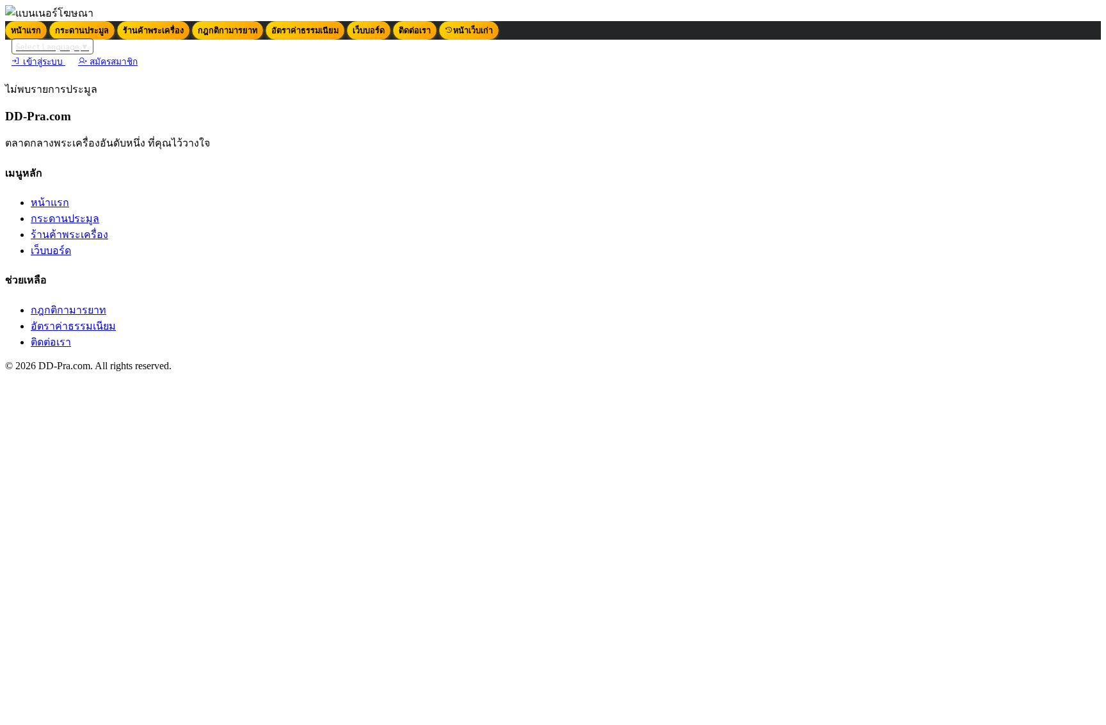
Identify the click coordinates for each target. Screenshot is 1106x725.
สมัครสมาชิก (112, 62)
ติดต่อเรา (415, 30)
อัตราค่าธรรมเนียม (305, 30)
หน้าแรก (26, 30)
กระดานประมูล (82, 30)
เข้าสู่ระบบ (42, 62)
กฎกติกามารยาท (227, 30)
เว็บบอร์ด (369, 30)
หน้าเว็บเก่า (473, 30)
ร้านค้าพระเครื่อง (153, 30)
